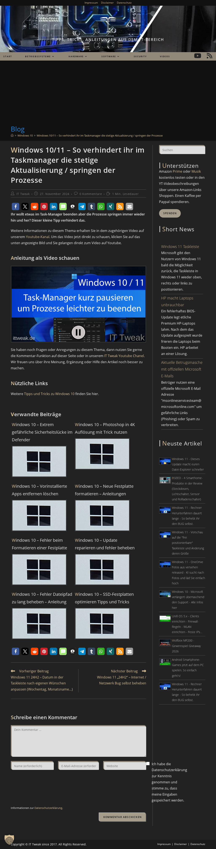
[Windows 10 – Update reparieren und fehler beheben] (102, 569)
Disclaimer (107, 2)
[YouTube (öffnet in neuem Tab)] (197, 56)
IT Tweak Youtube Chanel (124, 355)
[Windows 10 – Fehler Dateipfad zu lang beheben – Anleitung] (39, 623)
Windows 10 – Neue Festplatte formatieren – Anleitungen (104, 490)
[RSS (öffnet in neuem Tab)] (209, 56)
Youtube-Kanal (37, 236)
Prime (177, 171)
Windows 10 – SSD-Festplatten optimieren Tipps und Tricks (104, 598)
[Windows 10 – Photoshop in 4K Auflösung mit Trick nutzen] (102, 453)
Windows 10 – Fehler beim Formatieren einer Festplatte (39, 544)
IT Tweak (23, 194)
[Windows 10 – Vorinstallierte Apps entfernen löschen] (39, 515)
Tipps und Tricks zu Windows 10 (49, 393)
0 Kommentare (91, 194)
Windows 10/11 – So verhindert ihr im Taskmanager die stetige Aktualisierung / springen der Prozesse (100, 135)
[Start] (12, 135)
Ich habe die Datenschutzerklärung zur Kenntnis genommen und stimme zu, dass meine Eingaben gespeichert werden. (169, 782)
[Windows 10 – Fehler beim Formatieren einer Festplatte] (39, 569)
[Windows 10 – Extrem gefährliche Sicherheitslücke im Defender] (39, 461)
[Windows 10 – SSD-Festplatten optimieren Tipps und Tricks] (102, 623)
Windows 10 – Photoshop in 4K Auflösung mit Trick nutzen (105, 428)
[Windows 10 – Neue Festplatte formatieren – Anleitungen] (102, 515)
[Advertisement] (108, 92)
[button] (15, 206)
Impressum (91, 2)
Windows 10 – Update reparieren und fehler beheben (105, 544)
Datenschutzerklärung (48, 808)
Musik (196, 171)
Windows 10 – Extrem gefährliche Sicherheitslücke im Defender (42, 432)
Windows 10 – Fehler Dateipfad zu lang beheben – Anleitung (42, 598)
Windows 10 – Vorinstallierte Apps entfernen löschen (39, 490)
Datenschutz (124, 2)
